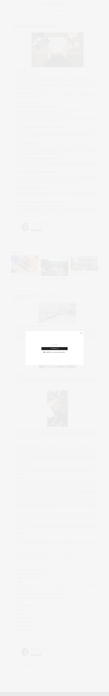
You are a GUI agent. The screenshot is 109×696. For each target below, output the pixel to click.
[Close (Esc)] (81, 333)
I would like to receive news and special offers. (55, 352)
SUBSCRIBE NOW (54, 348)
